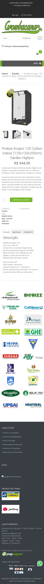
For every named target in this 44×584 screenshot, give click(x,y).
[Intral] (10, 356)
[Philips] (10, 381)
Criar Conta (27, 15)
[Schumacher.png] (10, 393)
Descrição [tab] (6, 232)
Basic (4, 218)
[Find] (40, 38)
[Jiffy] (33, 356)
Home (5, 73)
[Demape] (33, 320)
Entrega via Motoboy (22, 5)
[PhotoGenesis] (33, 381)
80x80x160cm (7, 216)
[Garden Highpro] (10, 332)
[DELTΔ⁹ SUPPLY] (10, 320)
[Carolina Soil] (10, 307)
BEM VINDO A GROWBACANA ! (22, 3)
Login (16, 15)
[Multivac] (10, 368)
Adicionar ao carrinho (21, 200)
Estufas (15, 73)
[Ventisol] (33, 405)
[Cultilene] (33, 307)
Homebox (5, 223)
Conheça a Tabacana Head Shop (16, 46)
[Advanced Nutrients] (10, 295)
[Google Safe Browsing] (11, 476)
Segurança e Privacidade (12, 452)
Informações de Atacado (12, 444)
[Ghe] (33, 332)
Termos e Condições (11, 433)
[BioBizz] (33, 295)
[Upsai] (10, 405)
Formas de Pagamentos (12, 437)
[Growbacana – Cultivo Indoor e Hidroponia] (22, 27)
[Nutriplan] (33, 368)
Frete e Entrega (9, 440)
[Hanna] (10, 344)
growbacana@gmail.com (11, 533)
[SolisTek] (33, 393)
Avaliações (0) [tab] (28, 232)
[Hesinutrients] (33, 344)
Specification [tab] (16, 232)
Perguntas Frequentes (11, 448)
